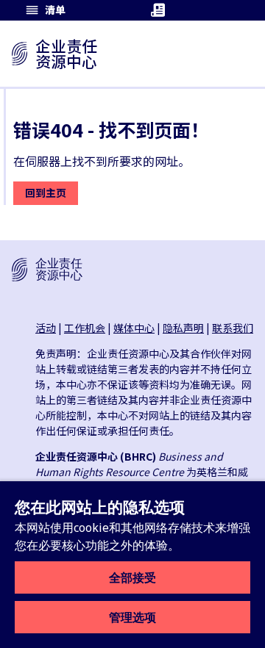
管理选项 (132, 617)
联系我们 (232, 327)
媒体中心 (134, 327)
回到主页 (45, 192)
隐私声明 (183, 327)
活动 (45, 327)
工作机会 (84, 327)
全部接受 (132, 577)
